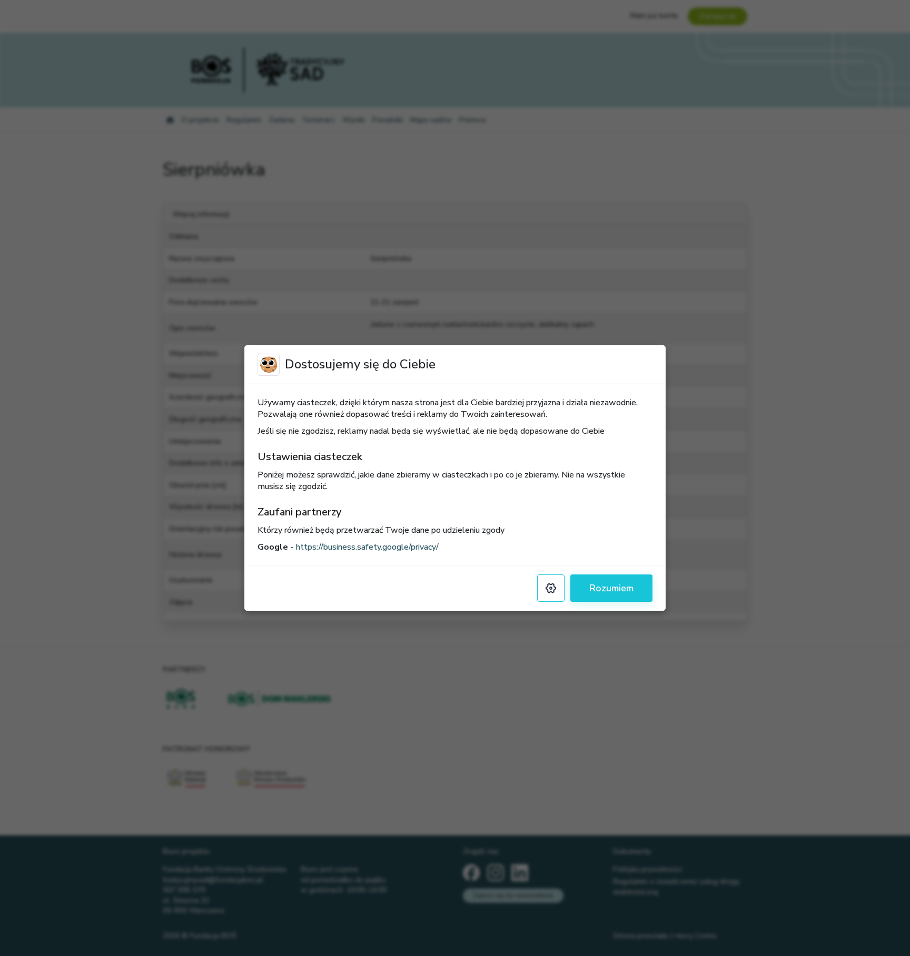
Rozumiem (611, 588)
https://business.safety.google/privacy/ (367, 547)
